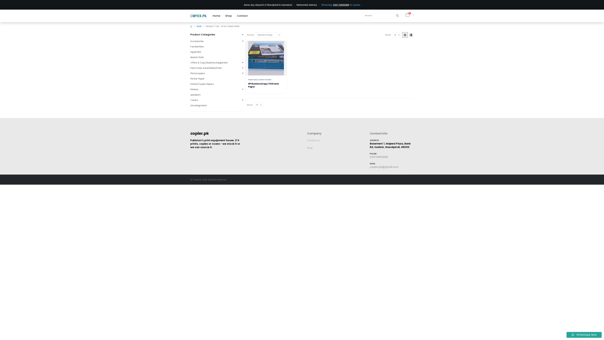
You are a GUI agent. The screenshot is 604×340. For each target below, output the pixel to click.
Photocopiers (197, 73)
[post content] (266, 58)
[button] (405, 35)
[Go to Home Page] (191, 26)
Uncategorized (198, 105)
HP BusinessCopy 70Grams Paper (263, 85)
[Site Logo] (198, 16)
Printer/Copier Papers (259, 79)
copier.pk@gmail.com (384, 167)
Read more (266, 70)
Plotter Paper (197, 78)
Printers (194, 89)
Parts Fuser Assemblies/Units (206, 68)
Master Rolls (197, 57)
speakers (195, 94)
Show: (388, 34)
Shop (310, 148)
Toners (194, 100)
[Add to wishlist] (282, 46)
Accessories (197, 41)
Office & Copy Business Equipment (209, 62)
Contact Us (313, 140)
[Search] (397, 15)
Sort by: (250, 34)
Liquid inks (195, 52)
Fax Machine (197, 46)
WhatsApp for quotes (340, 4)
